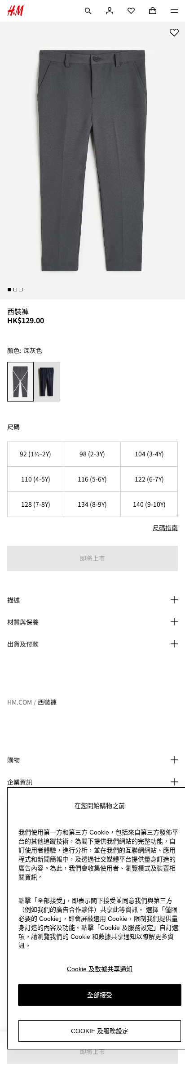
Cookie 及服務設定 (99, 1031)
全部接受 (99, 995)
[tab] (9, 289)
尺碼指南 (165, 527)
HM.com (19, 701)
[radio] (20, 381)
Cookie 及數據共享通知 (99, 969)
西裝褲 (47, 701)
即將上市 (92, 557)
